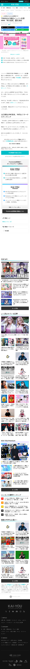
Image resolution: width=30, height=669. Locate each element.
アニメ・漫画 (16, 629)
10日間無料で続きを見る (15, 152)
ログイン (26, 1)
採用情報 (20, 644)
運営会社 (14, 644)
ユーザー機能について (6, 642)
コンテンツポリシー (9, 585)
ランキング (14, 620)
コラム (19, 620)
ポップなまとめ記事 (18, 622)
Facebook (9, 611)
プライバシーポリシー (23, 642)
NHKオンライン (6, 221)
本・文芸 (3, 629)
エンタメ (7, 10)
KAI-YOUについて (5, 640)
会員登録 (21, 1)
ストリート (23, 631)
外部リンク (13, 102)
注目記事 (8, 620)
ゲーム (18, 631)
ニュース (12, 10)
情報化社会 (9, 629)
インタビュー (9, 622)
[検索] (28, 4)
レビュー (3, 622)
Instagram (20, 611)
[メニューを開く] (2, 4)
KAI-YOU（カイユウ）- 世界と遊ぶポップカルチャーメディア (15, 5)
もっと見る (15, 308)
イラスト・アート (5, 631)
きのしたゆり (4, 24)
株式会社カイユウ (10, 584)
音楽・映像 (13, 631)
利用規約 (15, 642)
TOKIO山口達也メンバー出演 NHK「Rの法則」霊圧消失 (13, 19)
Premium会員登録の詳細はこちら (15, 211)
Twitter (6, 611)
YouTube (13, 611)
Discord (17, 611)
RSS (24, 611)
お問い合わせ (14, 640)
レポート (24, 620)
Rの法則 (18, 77)
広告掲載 (20, 640)
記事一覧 (3, 620)
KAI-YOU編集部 (22, 584)
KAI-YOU (2, 10)
